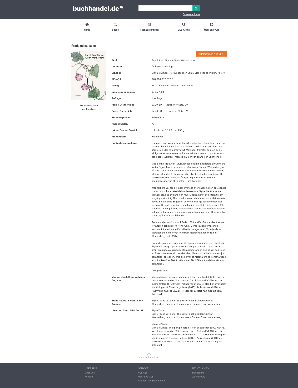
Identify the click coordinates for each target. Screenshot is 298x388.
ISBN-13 (116, 79)
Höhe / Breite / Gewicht (125, 130)
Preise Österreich (122, 111)
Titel (114, 60)
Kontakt (89, 376)
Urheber (116, 72)
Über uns (90, 372)
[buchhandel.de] (98, 9)
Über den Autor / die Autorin (128, 310)
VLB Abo (142, 372)
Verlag (115, 85)
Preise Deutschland (123, 104)
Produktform (119, 136)
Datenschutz (198, 376)
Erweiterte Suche (191, 14)
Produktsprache (121, 117)
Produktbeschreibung (124, 143)
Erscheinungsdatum (123, 92)
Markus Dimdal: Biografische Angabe (129, 279)
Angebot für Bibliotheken (151, 380)
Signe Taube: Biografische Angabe (127, 302)
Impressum (198, 372)
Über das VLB (145, 376)
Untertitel (117, 66)
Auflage (116, 98)
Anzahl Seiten (120, 123)
